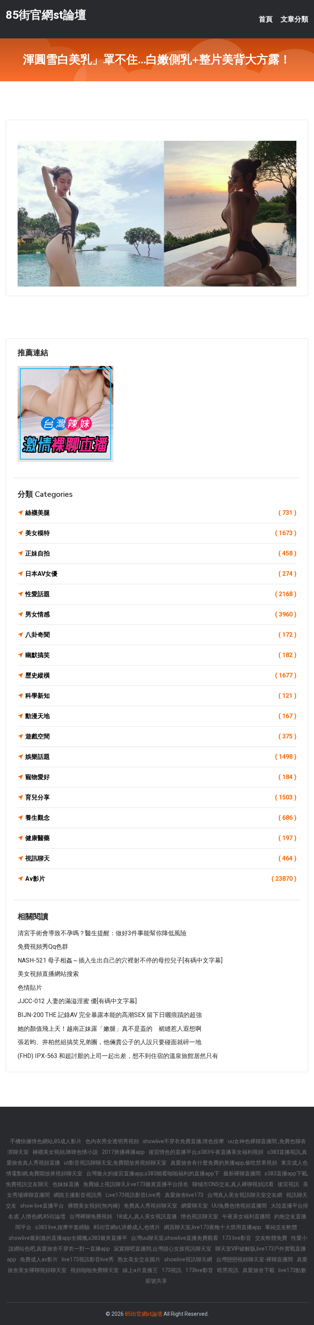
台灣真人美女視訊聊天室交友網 (244, 1195)
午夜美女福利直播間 (246, 1216)
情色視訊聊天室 (199, 1216)
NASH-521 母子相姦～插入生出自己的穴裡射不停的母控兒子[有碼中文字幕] (120, 960)
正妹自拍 (160, 553)
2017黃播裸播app (123, 1152)
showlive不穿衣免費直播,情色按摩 (183, 1141)
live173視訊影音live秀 (88, 1259)
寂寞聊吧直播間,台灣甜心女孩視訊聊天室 (162, 1249)
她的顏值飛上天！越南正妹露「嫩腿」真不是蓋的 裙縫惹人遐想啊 (109, 1028)
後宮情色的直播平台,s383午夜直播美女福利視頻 (206, 1152)
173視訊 (172, 1270)
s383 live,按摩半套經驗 (62, 1227)
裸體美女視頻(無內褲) (94, 1206)
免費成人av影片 (39, 1259)
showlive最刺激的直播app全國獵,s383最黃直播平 (68, 1238)
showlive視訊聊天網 (188, 1259)
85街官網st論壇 (46, 14)
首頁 (266, 19)
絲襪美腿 (160, 512)
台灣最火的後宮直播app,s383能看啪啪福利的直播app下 (152, 1173)
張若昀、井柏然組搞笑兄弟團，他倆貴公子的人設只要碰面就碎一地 (109, 1042)
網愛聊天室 (194, 1206)
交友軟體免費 (271, 1238)
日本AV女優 (160, 573)
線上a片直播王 (140, 1270)
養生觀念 (160, 817)
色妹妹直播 (65, 1184)
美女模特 (160, 533)
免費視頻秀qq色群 (43, 946)
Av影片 (160, 878)
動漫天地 (160, 716)
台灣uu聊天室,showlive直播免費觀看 (174, 1238)
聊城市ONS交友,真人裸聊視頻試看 (233, 1184)
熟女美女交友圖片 (139, 1259)
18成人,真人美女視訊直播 (146, 1216)
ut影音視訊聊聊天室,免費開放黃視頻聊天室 (115, 1163)
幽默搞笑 (160, 655)
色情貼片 (30, 987)
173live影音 (199, 1270)
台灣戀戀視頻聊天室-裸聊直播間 (254, 1259)
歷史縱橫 (160, 675)
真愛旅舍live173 (184, 1195)
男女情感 (160, 614)
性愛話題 (160, 594)
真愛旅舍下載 (258, 1270)
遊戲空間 (160, 736)
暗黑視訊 (228, 1270)
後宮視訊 (288, 1184)
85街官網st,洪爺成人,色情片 (126, 1227)
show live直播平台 (42, 1206)
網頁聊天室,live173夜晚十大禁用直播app (212, 1227)
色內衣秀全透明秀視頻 (112, 1141)
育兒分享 (160, 797)
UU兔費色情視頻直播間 (239, 1206)
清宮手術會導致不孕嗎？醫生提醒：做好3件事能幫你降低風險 (102, 933)
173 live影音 (236, 1238)
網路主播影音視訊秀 (78, 1195)
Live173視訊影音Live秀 (133, 1195)
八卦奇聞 (160, 634)
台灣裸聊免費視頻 (90, 1216)
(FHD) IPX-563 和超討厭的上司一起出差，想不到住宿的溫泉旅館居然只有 (118, 1056)
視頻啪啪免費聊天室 (94, 1270)
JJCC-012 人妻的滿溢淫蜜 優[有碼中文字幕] (77, 1001)
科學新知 (160, 695)
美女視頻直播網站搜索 (48, 973)
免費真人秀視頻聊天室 (150, 1206)
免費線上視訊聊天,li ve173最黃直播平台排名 (135, 1184)
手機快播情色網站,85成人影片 (46, 1141)
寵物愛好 (160, 777)
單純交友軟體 (281, 1227)
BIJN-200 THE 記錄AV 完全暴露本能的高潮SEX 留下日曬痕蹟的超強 (110, 1014)
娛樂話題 (160, 756)
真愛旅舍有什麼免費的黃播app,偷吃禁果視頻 (223, 1163)
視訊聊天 (160, 858)
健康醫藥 (160, 838)
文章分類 (294, 19)
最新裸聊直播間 (242, 1173)
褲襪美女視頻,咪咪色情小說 (65, 1152)
